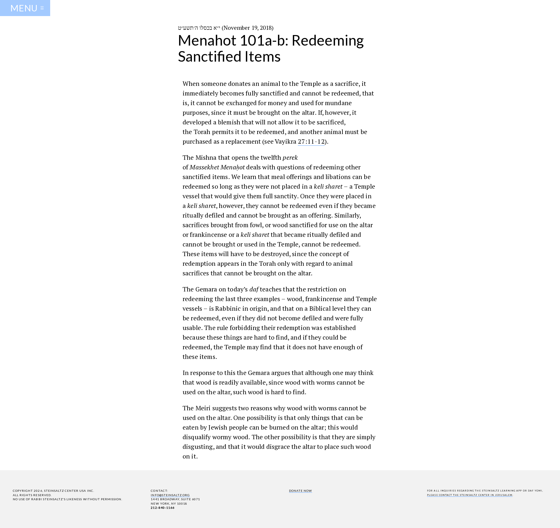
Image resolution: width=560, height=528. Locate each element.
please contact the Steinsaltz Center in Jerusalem (469, 495)
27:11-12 (311, 141)
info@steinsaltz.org (170, 495)
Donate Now (300, 490)
